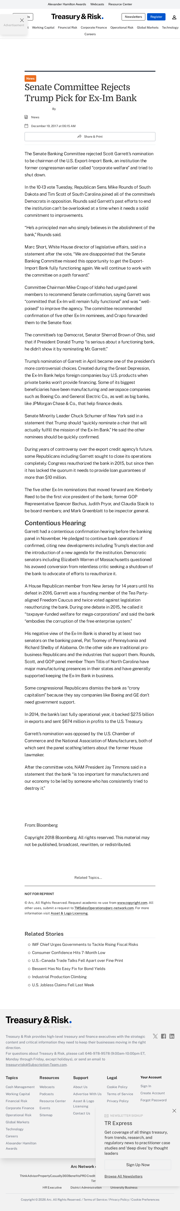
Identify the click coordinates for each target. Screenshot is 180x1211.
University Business (123, 1187)
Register (156, 16)
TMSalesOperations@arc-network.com (104, 908)
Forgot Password (153, 1100)
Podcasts (47, 1094)
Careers (12, 1136)
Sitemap (46, 1115)
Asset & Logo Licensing (83, 1103)
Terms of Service (120, 1094)
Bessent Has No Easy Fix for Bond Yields (68, 968)
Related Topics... (88, 877)
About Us (80, 1087)
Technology (14, 1129)
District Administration (86, 1187)
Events (45, 1108)
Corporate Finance (20, 1108)
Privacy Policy (118, 1101)
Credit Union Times (95, 1178)
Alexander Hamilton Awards (67, 4)
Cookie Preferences (145, 1199)
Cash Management (20, 1087)
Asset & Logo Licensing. (69, 913)
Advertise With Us (87, 1094)
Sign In (145, 1086)
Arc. (49, 1199)
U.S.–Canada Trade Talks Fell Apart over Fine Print (77, 960)
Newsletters (133, 16)
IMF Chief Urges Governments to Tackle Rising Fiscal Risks (85, 944)
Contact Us (81, 1113)
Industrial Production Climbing (59, 976)
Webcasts (97, 4)
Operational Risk (18, 1115)
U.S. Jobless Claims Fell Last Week (63, 985)
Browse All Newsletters (123, 1176)
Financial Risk (16, 1101)
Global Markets (17, 1122)
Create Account (152, 1093)
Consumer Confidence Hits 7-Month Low (68, 952)
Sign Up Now (138, 1164)
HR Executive (52, 1187)
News (30, 78)
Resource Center (120, 4)
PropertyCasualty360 (53, 1176)
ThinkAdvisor (29, 1176)
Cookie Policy (117, 1087)
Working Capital (18, 1094)
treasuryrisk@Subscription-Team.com (36, 1065)
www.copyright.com (132, 903)
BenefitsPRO (77, 1176)
